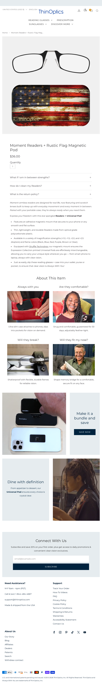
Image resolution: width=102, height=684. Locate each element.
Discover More (60, 24)
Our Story (9, 637)
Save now (85, 432)
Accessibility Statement (64, 620)
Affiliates (9, 644)
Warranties (58, 616)
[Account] (79, 10)
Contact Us (58, 624)
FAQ (55, 596)
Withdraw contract (14, 660)
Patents (9, 652)
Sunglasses (36, 24)
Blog (7, 640)
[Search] (97, 10)
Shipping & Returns (62, 612)
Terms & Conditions (62, 608)
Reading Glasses (39, 20)
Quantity (15, 162)
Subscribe (51, 567)
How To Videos (60, 592)
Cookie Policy (59, 604)
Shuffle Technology (38, 246)
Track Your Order (61, 588)
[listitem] (51, 3)
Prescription (65, 20)
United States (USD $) (13, 9)
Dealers (8, 648)
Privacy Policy (59, 600)
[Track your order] (85, 10)
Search (8, 656)
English (33, 9)
